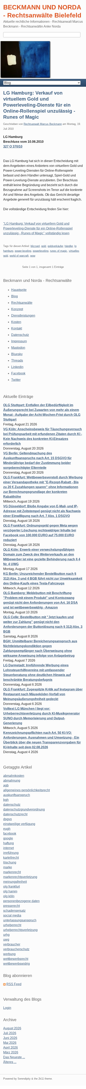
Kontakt (16, 328)
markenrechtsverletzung (20, 877)
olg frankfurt (11, 886)
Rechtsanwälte (21, 302)
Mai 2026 (9, 1042)
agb (6, 785)
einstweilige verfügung (19, 824)
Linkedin (17, 367)
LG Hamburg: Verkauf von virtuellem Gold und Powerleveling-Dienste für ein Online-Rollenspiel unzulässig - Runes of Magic (39, 105)
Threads (17, 360)
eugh (6, 828)
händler (69, 246)
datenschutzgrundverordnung (24, 809)
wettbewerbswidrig (16, 963)
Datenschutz (20, 334)
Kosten (16, 322)
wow (32, 255)
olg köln (8, 896)
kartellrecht (11, 857)
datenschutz (11, 804)
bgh (6, 799)
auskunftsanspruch (16, 795)
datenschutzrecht (15, 814)
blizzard (35, 246)
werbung (9, 954)
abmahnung (11, 780)
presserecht (11, 906)
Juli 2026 (9, 1033)
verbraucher (11, 944)
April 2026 (10, 1047)
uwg (6, 939)
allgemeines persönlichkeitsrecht (26, 790)
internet (8, 848)
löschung (9, 862)
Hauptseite (19, 290)
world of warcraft (19, 255)
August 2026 (12, 1028)
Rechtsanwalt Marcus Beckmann (43, 123)
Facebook (18, 373)
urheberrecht (12, 925)
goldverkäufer (55, 246)
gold (43, 246)
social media (12, 915)
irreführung (11, 852)
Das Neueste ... (14, 1057)
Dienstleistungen (23, 315)
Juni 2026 (10, 1038)
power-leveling (23, 250)
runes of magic (58, 250)
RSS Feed (13, 984)
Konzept (17, 309)
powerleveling (40, 250)
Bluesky (17, 354)
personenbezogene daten (21, 901)
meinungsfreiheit (15, 881)
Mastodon (18, 347)
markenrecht (12, 872)
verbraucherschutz (16, 949)
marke (7, 867)
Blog (14, 296)
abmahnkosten (13, 775)
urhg (6, 934)
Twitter (16, 379)
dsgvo (7, 819)
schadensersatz (14, 910)
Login (7, 1007)
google (8, 838)
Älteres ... (9, 1062)
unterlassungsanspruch (19, 920)
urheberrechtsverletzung (20, 930)
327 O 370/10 (12, 146)
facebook (9, 833)
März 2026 (10, 1052)
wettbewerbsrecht (15, 959)
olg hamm (10, 891)
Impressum (19, 341)
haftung (8, 843)
